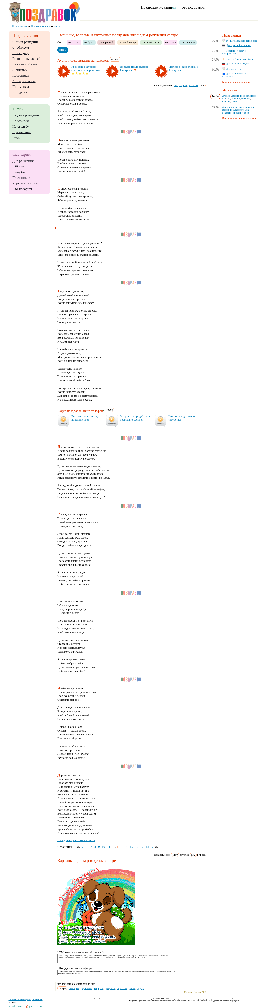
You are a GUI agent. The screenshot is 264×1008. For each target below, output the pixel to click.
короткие (170, 42)
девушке (110, 988)
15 (131, 846)
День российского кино (238, 45)
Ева (247, 109)
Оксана (226, 101)
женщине (74, 988)
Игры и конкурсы (25, 183)
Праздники (20, 75)
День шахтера (233, 69)
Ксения (226, 98)
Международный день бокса (241, 40)
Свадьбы (18, 172)
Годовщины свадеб (26, 59)
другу (140, 988)
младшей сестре (151, 42)
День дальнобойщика (237, 63)
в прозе (183, 85)
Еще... (17, 138)
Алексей (226, 95)
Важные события (25, 64)
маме (132, 988)
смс (176, 85)
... (83, 846)
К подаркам (21, 92)
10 (103, 846)
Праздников (21, 177)
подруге (98, 988)
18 (147, 846)
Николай (245, 98)
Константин (249, 95)
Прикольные (21, 132)
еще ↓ (62, 49)
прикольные (188, 42)
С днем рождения (25, 42)
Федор (245, 112)
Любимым (19, 70)
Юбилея (18, 166)
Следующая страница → (76, 840)
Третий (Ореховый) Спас (239, 59)
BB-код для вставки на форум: (75, 968)
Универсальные (24, 81)
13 (120, 846)
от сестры (73, 42)
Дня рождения (23, 161)
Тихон (234, 101)
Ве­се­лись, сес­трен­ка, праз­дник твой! (84, 418)
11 (108, 846)
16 (136, 846)
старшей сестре (127, 42)
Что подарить (22, 189)
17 (142, 846)
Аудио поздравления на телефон (82, 60)
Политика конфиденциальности (26, 999)
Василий (237, 95)
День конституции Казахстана (234, 75)
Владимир (238, 109)
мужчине (87, 988)
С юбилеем (20, 47)
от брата (89, 42)
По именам (20, 87)
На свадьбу (20, 53)
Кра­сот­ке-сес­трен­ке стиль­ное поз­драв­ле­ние (86, 68)
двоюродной (106, 42)
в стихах (193, 85)
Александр (228, 107)
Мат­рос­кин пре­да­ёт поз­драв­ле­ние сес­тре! (135, 418)
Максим (235, 98)
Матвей (226, 112)
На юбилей (20, 121)
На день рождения (26, 115)
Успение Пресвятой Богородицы (234, 52)
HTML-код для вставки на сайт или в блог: (82, 952)
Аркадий (250, 107)
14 (126, 846)
